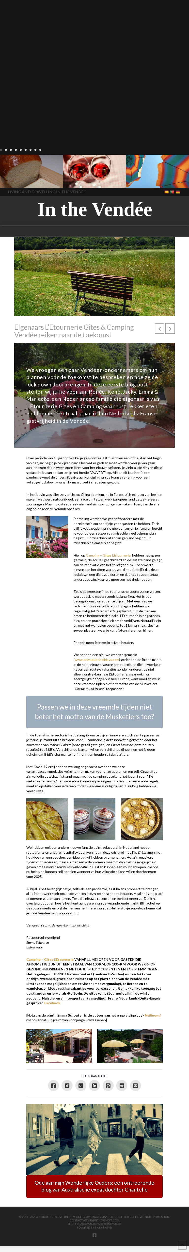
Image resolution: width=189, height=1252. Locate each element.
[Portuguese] (172, 192)
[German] (178, 192)
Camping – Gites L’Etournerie (108, 555)
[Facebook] (94, 1235)
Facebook (52, 1003)
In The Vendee (18, 181)
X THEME (106, 1227)
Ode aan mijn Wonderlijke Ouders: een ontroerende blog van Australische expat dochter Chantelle (94, 1185)
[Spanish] (167, 192)
